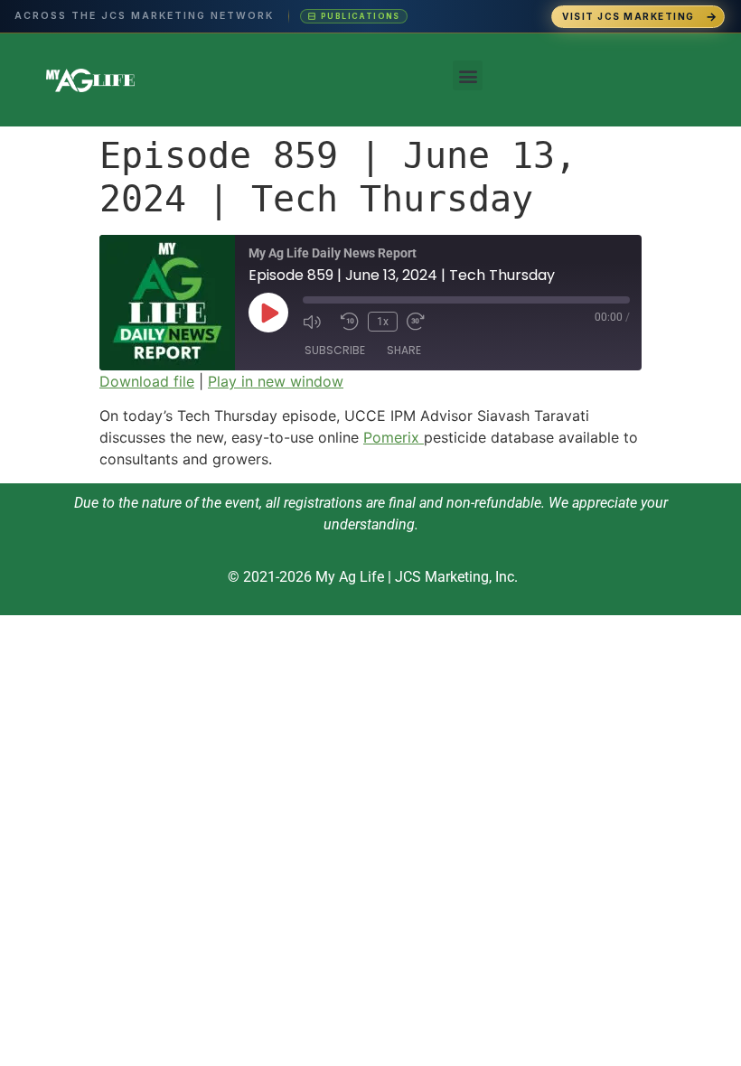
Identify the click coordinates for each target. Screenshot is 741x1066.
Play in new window (275, 381)
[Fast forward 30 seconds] (421, 322)
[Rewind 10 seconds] (350, 322)
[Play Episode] (268, 312)
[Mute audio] (317, 321)
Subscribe (335, 350)
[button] (468, 75)
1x (383, 321)
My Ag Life (349, 576)
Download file (146, 381)
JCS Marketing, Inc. (456, 576)
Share (404, 350)
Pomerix (393, 437)
